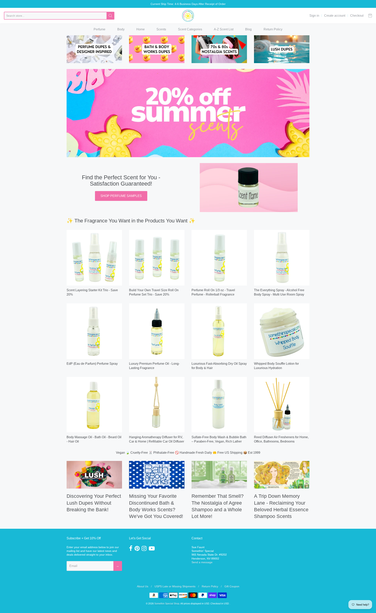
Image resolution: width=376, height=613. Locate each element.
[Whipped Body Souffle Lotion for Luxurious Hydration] (281, 331)
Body (121, 29)
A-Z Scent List (223, 29)
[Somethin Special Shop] (188, 16)
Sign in (314, 15)
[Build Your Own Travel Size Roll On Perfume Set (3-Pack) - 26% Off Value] (156, 257)
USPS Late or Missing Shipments (175, 586)
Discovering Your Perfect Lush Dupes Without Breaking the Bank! (94, 502)
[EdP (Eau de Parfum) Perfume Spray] (94, 331)
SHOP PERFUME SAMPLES (121, 196)
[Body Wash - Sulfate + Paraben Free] (219, 404)
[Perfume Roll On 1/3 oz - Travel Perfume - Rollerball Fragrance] (219, 257)
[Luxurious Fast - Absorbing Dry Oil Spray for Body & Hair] (219, 331)
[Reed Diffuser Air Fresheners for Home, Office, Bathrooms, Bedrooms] (281, 404)
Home (140, 29)
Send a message (202, 562)
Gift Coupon (231, 586)
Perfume (99, 29)
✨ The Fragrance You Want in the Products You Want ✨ (131, 221)
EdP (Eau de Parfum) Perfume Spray (92, 363)
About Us (142, 586)
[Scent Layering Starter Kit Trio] (94, 257)
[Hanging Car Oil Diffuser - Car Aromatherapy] (156, 404)
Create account (334, 15)
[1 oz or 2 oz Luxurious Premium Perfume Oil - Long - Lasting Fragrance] (156, 331)
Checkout (356, 15)
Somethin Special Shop (166, 603)
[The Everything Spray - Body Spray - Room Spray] (281, 257)
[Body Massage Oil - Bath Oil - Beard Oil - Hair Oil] (94, 404)
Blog (248, 29)
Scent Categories (190, 29)
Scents (161, 29)
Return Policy (273, 29)
